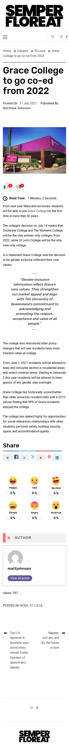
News (24, 605)
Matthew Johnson (16, 108)
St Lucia (36, 605)
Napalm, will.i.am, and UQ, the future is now (50, 640)
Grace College (37, 211)
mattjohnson (19, 568)
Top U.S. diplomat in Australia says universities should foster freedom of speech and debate (19, 650)
